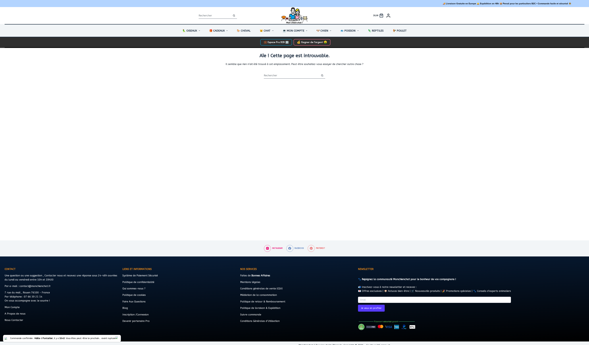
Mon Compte (12, 307)
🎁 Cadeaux (217, 30)
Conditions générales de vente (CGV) (261, 288)
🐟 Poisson (348, 30)
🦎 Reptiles (375, 30)
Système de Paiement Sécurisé (140, 275)
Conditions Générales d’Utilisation (260, 321)
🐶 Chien (322, 30)
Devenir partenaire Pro (136, 321)
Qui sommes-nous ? (133, 288)
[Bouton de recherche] (234, 16)
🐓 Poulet (400, 30)
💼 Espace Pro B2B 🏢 (276, 42)
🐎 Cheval (243, 30)
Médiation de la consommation (258, 295)
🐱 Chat (265, 30)
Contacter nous (54, 275)
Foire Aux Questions (134, 301)
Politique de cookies (134, 295)
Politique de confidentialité (138, 282)
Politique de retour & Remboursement (262, 301)
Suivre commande (250, 314)
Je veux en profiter (371, 308)
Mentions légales (250, 282)
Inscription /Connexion (135, 314)
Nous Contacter (14, 320)
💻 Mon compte (293, 30)
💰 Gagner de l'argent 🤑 (312, 42)
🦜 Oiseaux (189, 30)
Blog (125, 308)
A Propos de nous (15, 313)
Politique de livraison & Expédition (260, 308)
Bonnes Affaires (260, 275)
